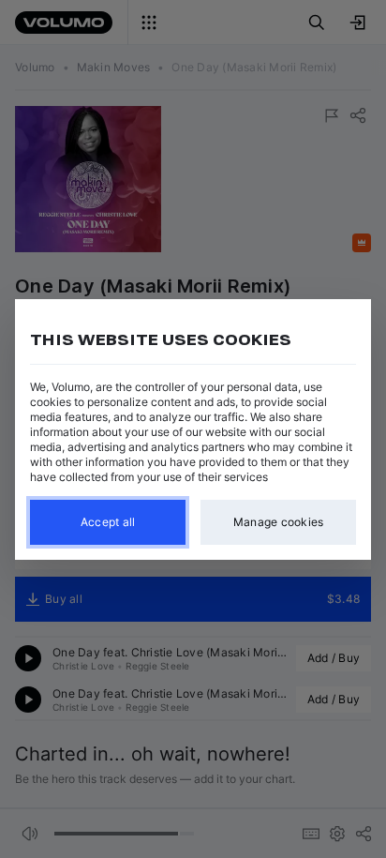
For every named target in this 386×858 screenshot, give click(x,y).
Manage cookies (278, 522)
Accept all (108, 522)
